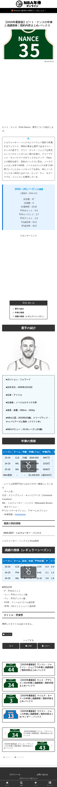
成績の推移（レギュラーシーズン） (30, 316)
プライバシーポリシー (28, 778)
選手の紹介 (19, 309)
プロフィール (14, 774)
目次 (25, 302)
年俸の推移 (19, 312)
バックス (8, 634)
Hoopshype (20, 514)
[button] (46, 646)
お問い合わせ (42, 774)
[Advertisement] (28, 93)
